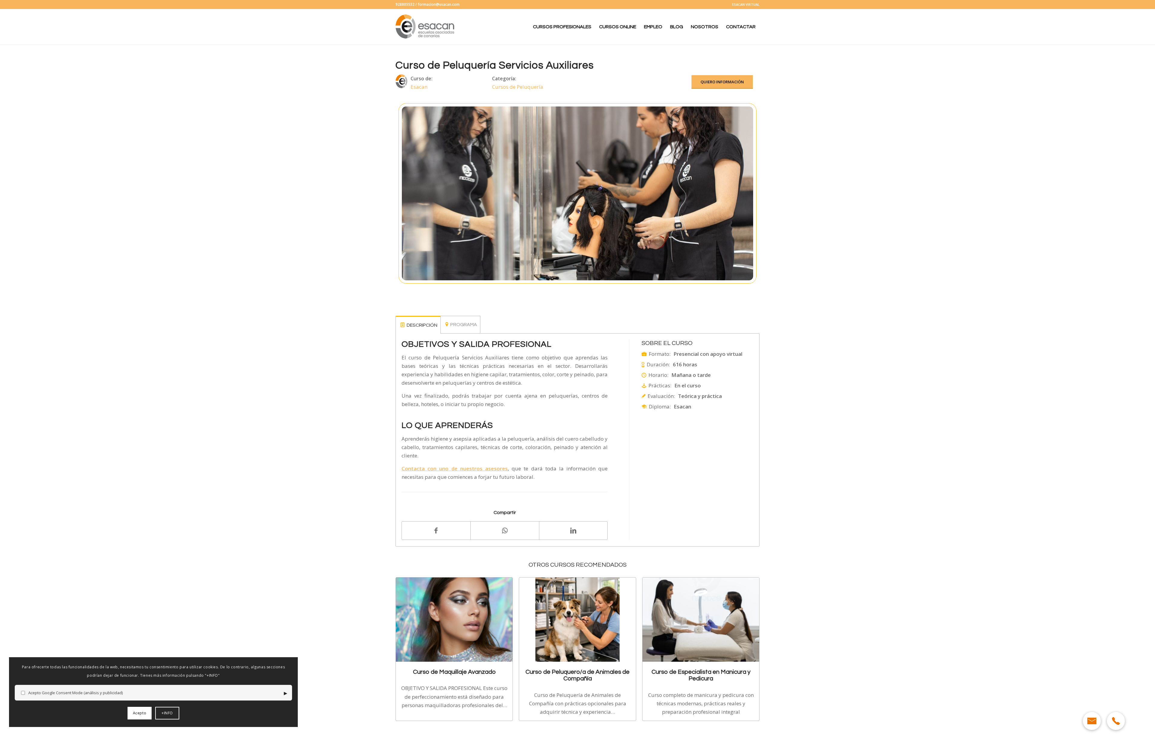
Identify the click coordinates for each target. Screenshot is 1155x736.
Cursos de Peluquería (517, 86)
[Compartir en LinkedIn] (573, 530)
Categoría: (504, 78)
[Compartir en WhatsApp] (505, 530)
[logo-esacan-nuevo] (426, 27)
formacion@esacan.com (439, 4)
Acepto (139, 713)
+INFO (167, 713)
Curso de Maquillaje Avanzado (454, 672)
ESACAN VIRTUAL (745, 4)
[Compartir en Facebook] (436, 530)
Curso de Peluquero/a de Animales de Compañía (577, 675)
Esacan (419, 86)
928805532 (405, 4)
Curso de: (422, 78)
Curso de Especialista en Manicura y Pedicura (700, 675)
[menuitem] (744, 4)
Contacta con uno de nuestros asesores (455, 468)
